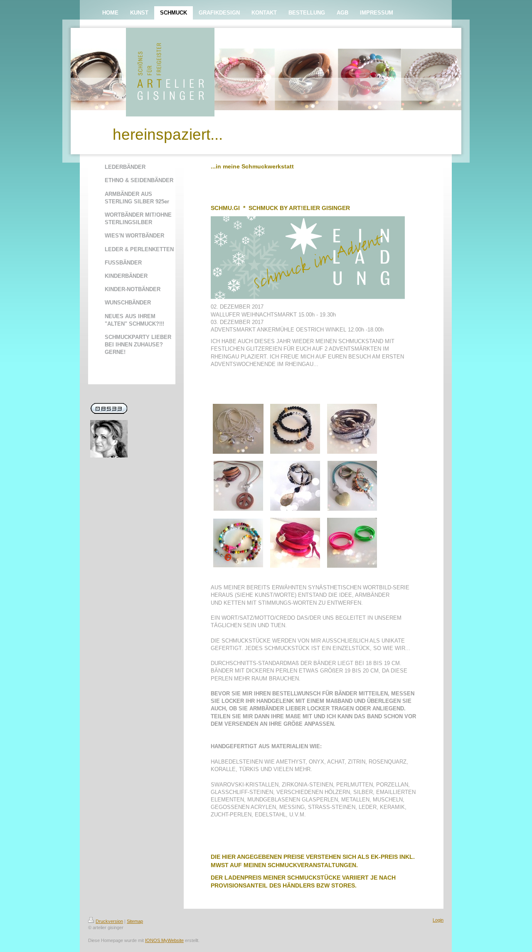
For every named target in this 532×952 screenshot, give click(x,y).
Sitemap (135, 921)
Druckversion (109, 921)
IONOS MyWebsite (164, 940)
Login (438, 919)
